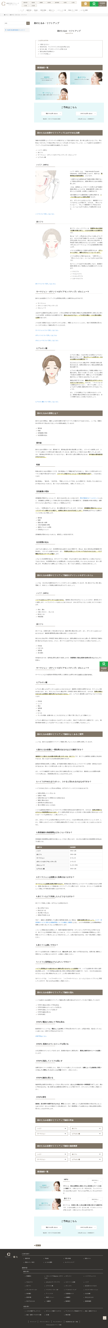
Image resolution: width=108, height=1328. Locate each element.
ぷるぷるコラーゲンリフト (53, 1282)
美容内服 (28, 1297)
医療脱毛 (28, 1276)
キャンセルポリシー (57, 1321)
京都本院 (25, 2)
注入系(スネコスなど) (91, 1286)
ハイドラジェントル (90, 1276)
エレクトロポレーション (91, 1289)
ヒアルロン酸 (49, 1286)
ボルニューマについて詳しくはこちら (46, 340)
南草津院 (57, 2)
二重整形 (48, 1301)
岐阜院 (49, 2)
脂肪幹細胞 (88, 1301)
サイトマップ (33, 1321)
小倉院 (72, 2)
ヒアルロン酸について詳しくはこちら (46, 401)
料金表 (47, 1258)
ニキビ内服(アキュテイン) (33, 1311)
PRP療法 (28, 1293)
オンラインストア (69, 1262)
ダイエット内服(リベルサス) (53, 1311)
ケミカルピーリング (71, 1289)
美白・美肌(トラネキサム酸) (33, 1315)
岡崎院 (41, 2)
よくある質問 (48, 1262)
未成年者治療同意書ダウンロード (15, 30)
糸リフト (28, 1286)
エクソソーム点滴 (70, 1282)
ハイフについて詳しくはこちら (44, 214)
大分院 (25, 5)
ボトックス (68, 1286)
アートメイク (49, 1293)
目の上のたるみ (89, 1297)
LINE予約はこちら (41, 1036)
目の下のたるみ (30, 1301)
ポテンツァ (68, 1276)
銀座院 (33, 2)
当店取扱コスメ (70, 1293)
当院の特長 (68, 1258)
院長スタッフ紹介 (30, 1262)
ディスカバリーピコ (31, 1289)
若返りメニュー (50, 1297)
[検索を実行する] (28, 23)
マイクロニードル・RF (52, 1289)
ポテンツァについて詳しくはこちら (46, 335)
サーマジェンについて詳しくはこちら (46, 330)
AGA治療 (87, 1293)
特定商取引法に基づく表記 (72, 1321)
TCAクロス (29, 1282)
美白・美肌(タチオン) (91, 1311)
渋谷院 (33, 5)
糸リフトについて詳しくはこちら (45, 283)
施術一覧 (38, 1245)
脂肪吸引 (68, 1301)
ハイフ (87, 1282)
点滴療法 (68, 1297)
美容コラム (88, 1258)
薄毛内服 (68, 1315)
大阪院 (64, 2)
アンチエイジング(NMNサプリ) (74, 1311)
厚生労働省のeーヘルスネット (89, 498)
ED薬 (47, 1315)
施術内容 (27, 1258)
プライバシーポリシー (45, 1321)
